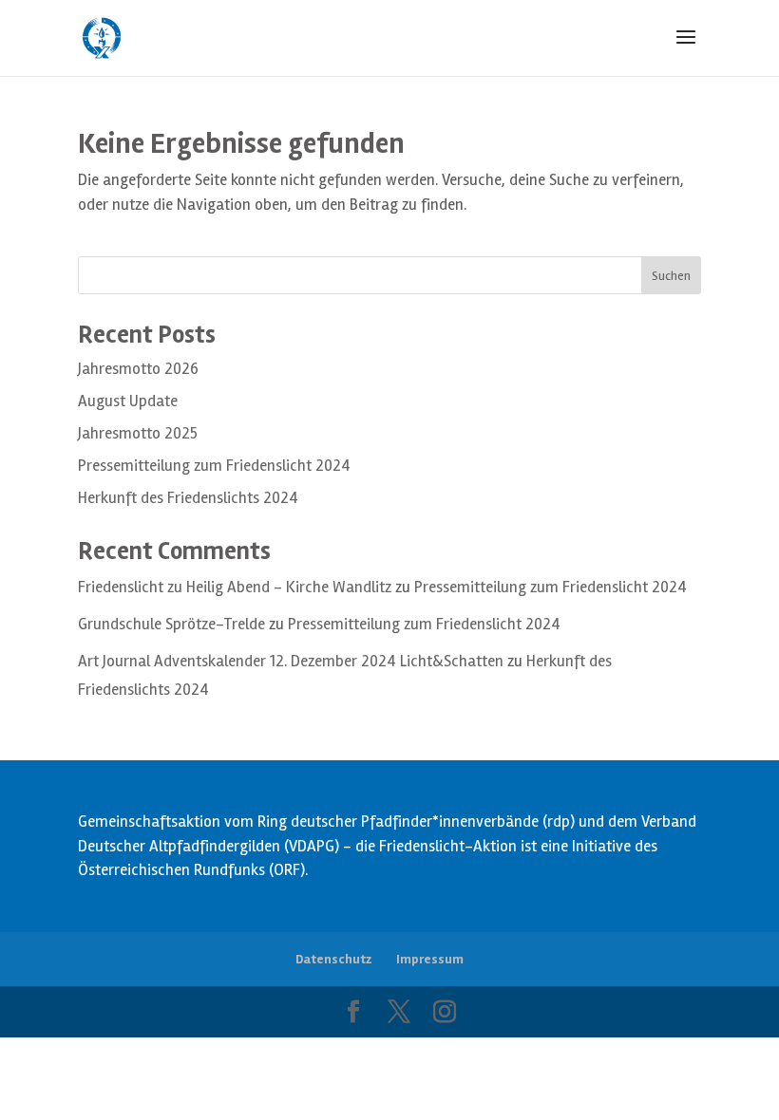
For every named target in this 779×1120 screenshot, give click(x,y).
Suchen (671, 276)
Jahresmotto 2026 (138, 369)
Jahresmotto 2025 (138, 433)
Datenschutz (333, 959)
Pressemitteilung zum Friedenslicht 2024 (214, 466)
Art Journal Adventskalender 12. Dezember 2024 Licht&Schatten (291, 661)
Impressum (430, 959)
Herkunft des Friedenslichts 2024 (188, 498)
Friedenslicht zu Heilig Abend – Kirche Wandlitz (234, 587)
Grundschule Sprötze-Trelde (171, 624)
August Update (128, 401)
